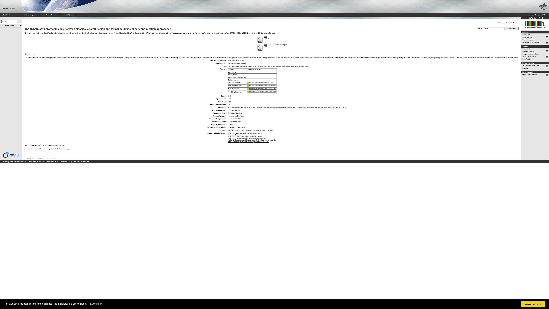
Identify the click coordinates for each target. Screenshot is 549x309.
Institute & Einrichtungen (530, 42)
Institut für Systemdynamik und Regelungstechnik (245, 133)
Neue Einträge (527, 35)
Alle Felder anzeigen (63, 149)
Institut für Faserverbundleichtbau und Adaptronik (245, 136)
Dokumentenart (527, 37)
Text (540, 18)
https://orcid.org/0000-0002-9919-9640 (262, 85)
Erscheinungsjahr (528, 40)
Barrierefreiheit (56, 15)
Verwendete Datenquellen (531, 65)
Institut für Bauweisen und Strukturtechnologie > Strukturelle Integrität (252, 140)
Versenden (505, 23)
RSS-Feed (526, 59)
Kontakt (66, 15)
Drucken (516, 23)
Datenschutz (44, 15)
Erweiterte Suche (528, 51)
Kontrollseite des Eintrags (55, 145)
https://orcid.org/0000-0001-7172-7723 (262, 82)
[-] (537, 18)
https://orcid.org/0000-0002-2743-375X (262, 89)
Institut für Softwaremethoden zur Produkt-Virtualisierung (247, 138)
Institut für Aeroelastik (235, 135)
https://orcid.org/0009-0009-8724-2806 (262, 92)
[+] (543, 18)
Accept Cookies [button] (533, 304)
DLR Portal (6, 15)
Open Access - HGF (529, 74)
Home (26, 15)
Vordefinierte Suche (529, 56)
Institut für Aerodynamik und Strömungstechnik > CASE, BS (248, 142)
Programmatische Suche (531, 54)
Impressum (34, 15)
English (73, 15)
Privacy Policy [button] (95, 304)
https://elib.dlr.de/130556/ (236, 60)
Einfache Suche (527, 49)
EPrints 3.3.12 (50, 158)
